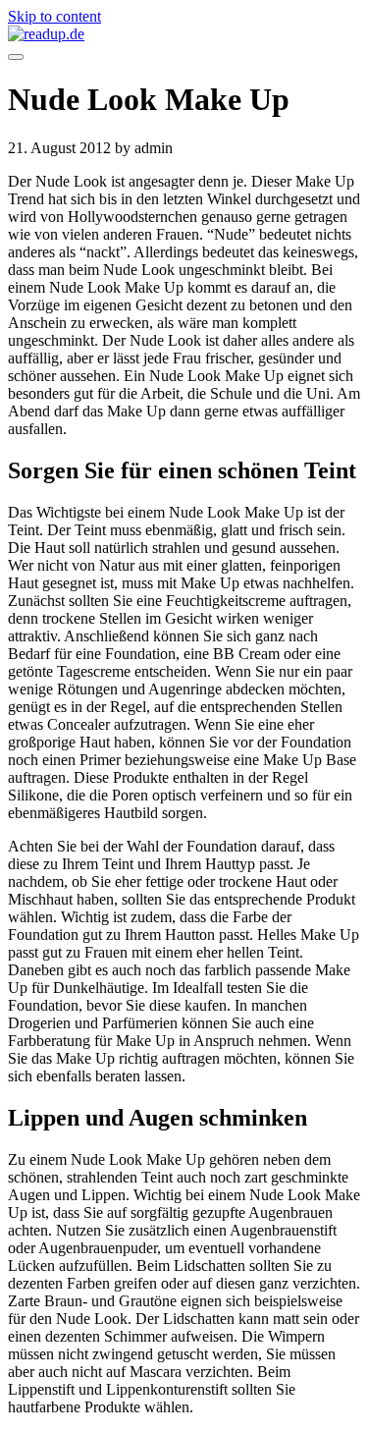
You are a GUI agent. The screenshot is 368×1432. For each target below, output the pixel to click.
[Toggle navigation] (16, 57)
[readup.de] (184, 34)
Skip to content (54, 16)
